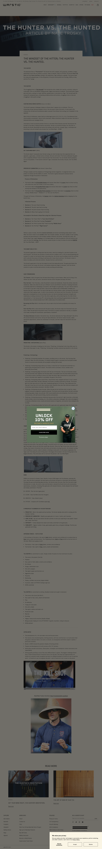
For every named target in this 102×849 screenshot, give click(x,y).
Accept (75, 844)
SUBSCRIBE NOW (44, 432)
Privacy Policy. (76, 839)
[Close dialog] (73, 408)
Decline (91, 844)
